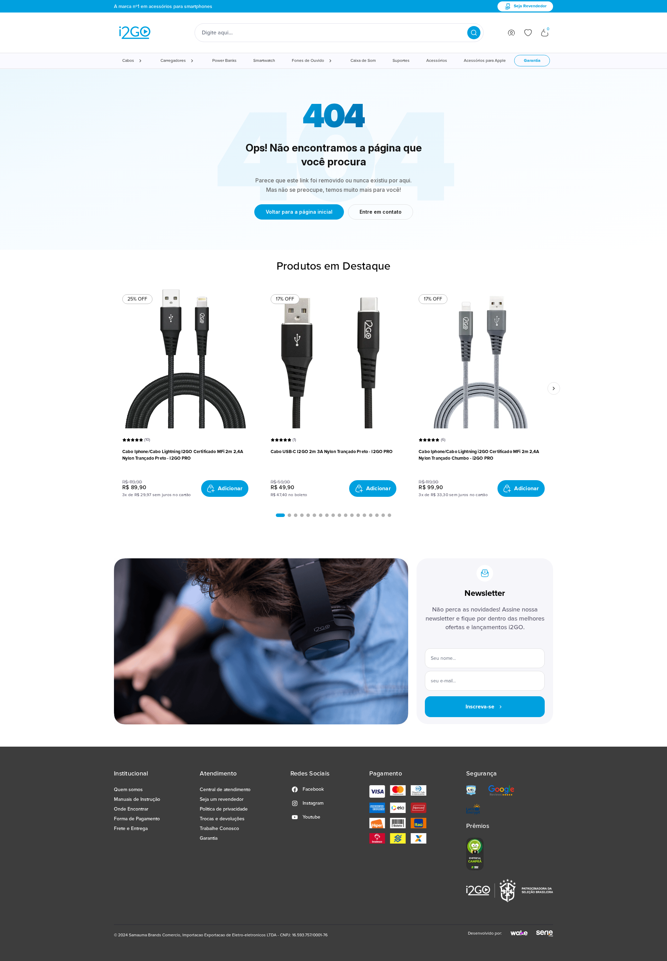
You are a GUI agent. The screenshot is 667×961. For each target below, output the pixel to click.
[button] (280, 515)
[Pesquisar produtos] (473, 32)
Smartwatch (264, 60)
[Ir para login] (511, 32)
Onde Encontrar (131, 809)
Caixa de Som (363, 60)
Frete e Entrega (131, 828)
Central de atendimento (225, 789)
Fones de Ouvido (308, 60)
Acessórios (436, 60)
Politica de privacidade (224, 809)
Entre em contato (381, 212)
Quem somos (128, 789)
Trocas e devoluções (222, 819)
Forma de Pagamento (137, 819)
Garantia (532, 60)
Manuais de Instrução (137, 799)
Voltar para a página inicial (299, 212)
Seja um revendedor (222, 799)
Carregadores (173, 60)
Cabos (128, 60)
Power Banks (224, 60)
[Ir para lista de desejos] (528, 32)
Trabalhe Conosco (219, 828)
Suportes (401, 60)
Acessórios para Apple (485, 60)
